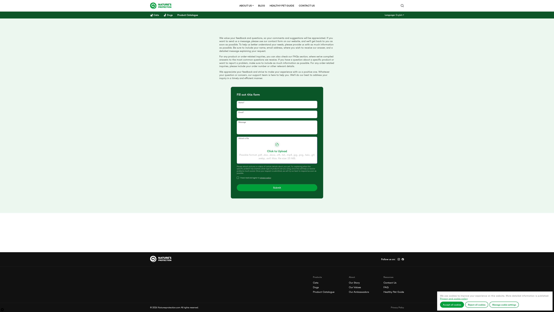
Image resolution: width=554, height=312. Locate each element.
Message (242, 122)
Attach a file (243, 138)
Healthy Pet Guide (393, 292)
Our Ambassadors (359, 292)
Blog (261, 5)
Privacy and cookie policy (454, 298)
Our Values (355, 287)
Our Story (354, 282)
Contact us (307, 5)
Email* (241, 112)
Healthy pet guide (282, 5)
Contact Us (389, 282)
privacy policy (265, 178)
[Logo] (160, 5)
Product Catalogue (323, 292)
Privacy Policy (397, 307)
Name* (241, 102)
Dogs (316, 287)
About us (245, 5)
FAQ (386, 287)
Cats (315, 282)
